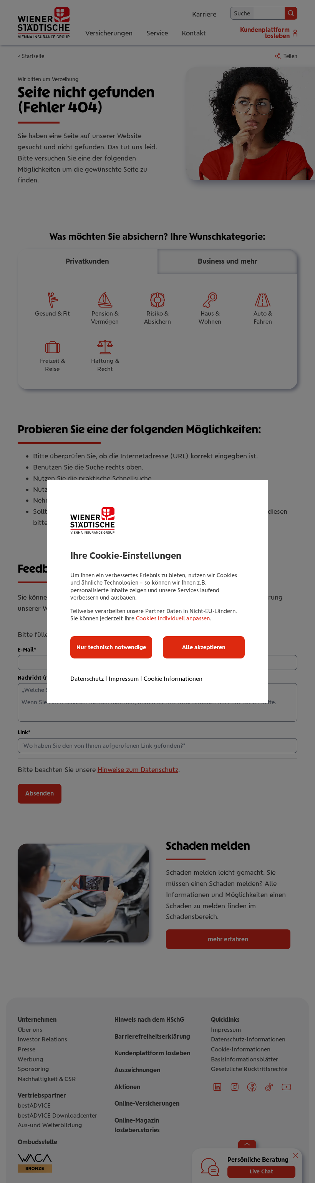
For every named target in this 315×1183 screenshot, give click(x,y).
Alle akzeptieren (203, 647)
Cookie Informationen (173, 678)
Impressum (124, 678)
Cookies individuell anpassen (173, 618)
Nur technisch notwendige (111, 647)
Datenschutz (87, 678)
